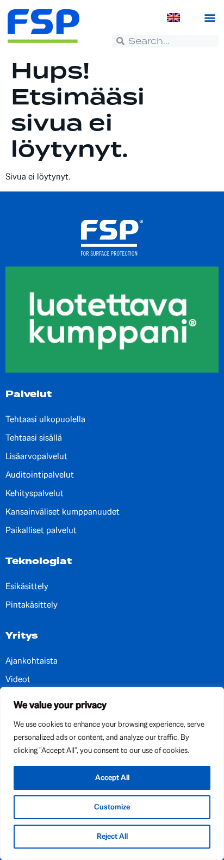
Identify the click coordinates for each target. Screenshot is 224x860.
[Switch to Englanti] (173, 17)
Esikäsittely (26, 586)
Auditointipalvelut (39, 474)
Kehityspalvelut (34, 493)
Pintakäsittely (31, 604)
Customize (112, 807)
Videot (17, 679)
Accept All (112, 777)
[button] (210, 18)
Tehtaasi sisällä (33, 437)
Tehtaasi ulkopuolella (45, 419)
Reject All (112, 836)
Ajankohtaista (31, 660)
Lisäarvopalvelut (36, 456)
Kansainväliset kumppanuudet (62, 511)
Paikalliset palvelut (41, 530)
